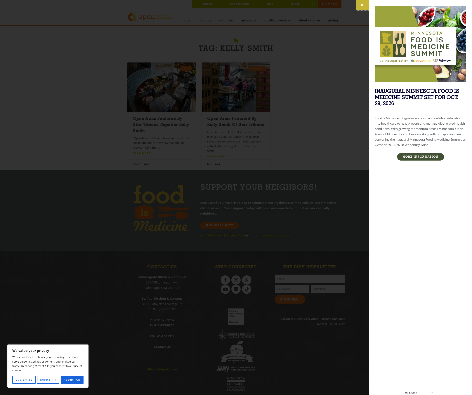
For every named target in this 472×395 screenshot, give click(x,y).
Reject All (48, 379)
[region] (47, 366)
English (412, 392)
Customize (24, 379)
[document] (236, 197)
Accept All (72, 379)
